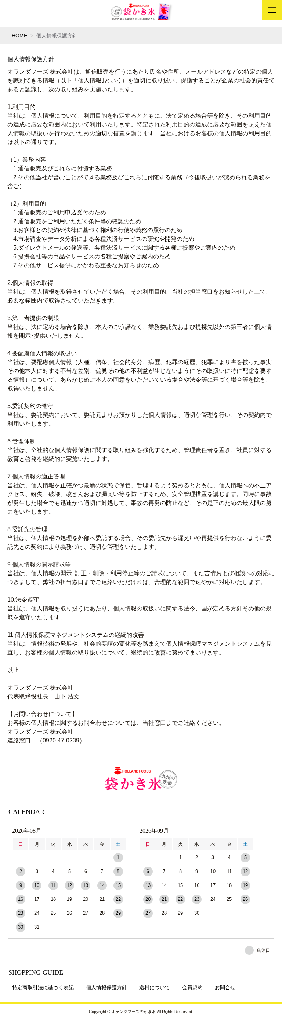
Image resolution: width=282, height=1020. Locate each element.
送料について (154, 987)
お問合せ (225, 987)
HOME (19, 35)
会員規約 (192, 987)
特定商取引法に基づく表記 (43, 987)
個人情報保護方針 (106, 987)
